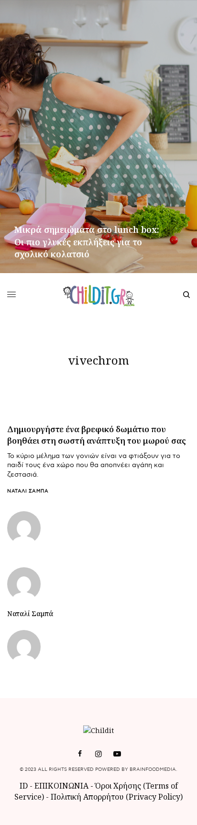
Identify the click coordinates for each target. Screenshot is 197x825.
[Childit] (98, 295)
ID (24, 785)
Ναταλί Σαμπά (27, 491)
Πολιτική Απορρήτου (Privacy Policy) (117, 796)
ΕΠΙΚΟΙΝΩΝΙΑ (62, 785)
